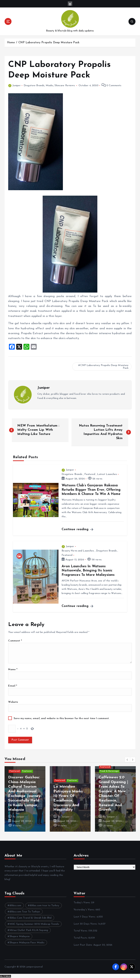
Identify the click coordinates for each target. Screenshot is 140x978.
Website (13, 702)
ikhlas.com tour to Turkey (44, 905)
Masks (49, 85)
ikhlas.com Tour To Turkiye (24, 911)
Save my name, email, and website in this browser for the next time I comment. (61, 718)
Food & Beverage (64, 780)
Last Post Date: (83, 945)
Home (11, 42)
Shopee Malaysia (19, 936)
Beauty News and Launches (78, 550)
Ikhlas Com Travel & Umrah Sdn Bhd (30, 918)
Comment (15, 641)
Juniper (16, 85)
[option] (25, 799)
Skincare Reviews (65, 85)
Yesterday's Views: (85, 910)
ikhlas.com (15, 905)
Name (12, 669)
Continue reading (76, 529)
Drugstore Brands (34, 85)
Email (12, 686)
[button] (127, 759)
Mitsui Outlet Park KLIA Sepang (28, 930)
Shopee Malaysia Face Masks (26, 942)
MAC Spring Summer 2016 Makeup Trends (34, 924)
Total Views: (81, 931)
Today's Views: (82, 902)
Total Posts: (81, 938)
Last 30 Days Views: (86, 924)
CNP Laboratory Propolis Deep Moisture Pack (48, 42)
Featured (89, 474)
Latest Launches (107, 474)
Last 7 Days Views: (85, 917)
